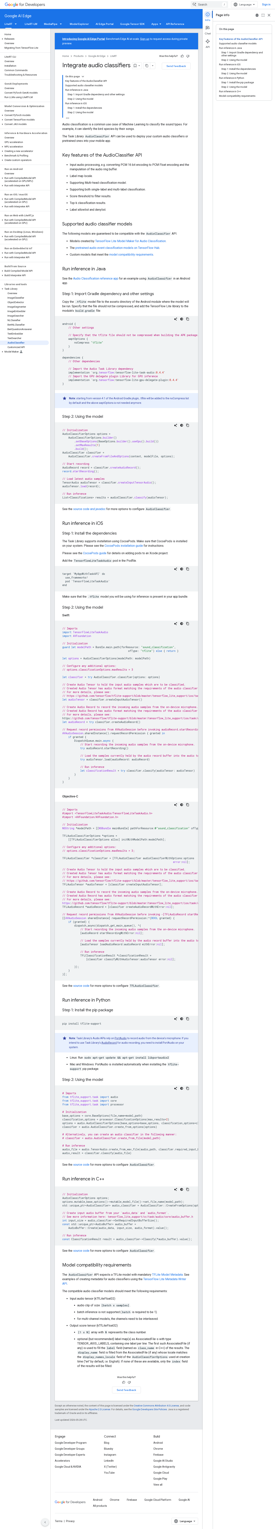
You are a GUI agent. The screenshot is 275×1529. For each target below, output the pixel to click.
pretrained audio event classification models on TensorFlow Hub (117, 248)
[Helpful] (182, 56)
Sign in (266, 4)
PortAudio (121, 1038)
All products (100, 1505)
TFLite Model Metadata (167, 1274)
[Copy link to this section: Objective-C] (82, 796)
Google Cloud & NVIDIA (68, 1466)
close (269, 15)
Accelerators (62, 1460)
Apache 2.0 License (99, 1409)
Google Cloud (161, 1472)
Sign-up (144, 38)
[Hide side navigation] (45, 1522)
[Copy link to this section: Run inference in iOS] (107, 523)
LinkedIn (109, 1460)
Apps (154, 24)
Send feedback (176, 66)
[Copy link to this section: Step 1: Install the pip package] (117, 1010)
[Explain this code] (176, 319)
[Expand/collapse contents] (83, 76)
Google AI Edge (17, 16)
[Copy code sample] (188, 319)
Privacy (70, 1521)
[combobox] (209, 4)
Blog (106, 1442)
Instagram (110, 1454)
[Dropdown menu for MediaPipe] (61, 23)
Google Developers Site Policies (149, 1409)
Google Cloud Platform (157, 1499)
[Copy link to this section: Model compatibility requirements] (135, 1265)
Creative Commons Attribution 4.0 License (156, 1405)
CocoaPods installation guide (124, 545)
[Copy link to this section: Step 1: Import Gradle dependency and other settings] (157, 294)
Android (158, 1442)
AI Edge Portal (104, 24)
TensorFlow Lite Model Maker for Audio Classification (130, 241)
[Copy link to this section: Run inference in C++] (108, 1179)
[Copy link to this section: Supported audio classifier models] (136, 224)
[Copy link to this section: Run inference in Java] (109, 269)
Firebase (158, 1454)
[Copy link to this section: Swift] (73, 615)
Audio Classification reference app (95, 278)
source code (81, 986)
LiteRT (8, 24)
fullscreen (263, 15)
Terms (58, 1521)
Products (78, 56)
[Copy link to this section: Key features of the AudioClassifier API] (145, 155)
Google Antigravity (164, 1466)
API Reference (175, 24)
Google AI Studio (163, 1460)
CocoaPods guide (94, 553)
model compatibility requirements (131, 254)
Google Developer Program (71, 1442)
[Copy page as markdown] (146, 65)
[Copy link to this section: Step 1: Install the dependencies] (120, 533)
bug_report (257, 15)
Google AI (184, 1499)
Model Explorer (79, 24)
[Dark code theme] (182, 319)
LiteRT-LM (31, 24)
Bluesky (108, 1448)
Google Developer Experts (70, 1454)
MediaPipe (50, 24)
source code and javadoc (89, 509)
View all (157, 1484)
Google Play (160, 1478)
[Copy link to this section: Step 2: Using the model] (107, 417)
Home (65, 56)
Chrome (158, 1448)
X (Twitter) (110, 1466)
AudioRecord (109, 1042)
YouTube (109, 1472)
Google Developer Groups (70, 1448)
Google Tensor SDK (132, 24)
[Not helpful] (188, 56)
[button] (24, 39)
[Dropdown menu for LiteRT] (16, 23)
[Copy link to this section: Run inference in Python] (114, 1000)
